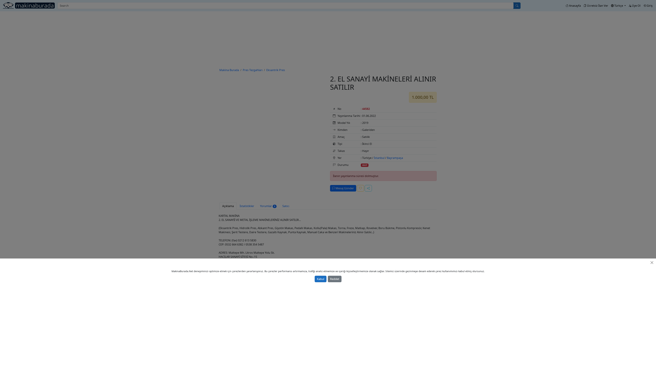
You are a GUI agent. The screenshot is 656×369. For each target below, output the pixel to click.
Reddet (334, 279)
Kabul (320, 279)
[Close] (652, 262)
